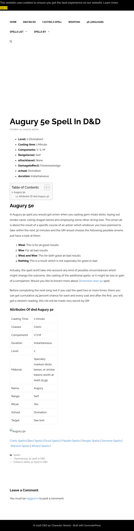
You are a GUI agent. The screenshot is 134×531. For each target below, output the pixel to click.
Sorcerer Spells (111, 440)
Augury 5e (19, 192)
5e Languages (95, 22)
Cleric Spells (18, 440)
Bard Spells (35, 440)
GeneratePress (92, 525)
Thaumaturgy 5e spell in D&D (29, 458)
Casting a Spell (52, 22)
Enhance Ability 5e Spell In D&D (31, 462)
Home (13, 22)
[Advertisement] (67, 77)
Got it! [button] (4, 7)
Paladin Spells (71, 440)
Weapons (74, 22)
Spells (17, 455)
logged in (32, 498)
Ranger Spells (91, 440)
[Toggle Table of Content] (45, 187)
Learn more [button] (110, 2)
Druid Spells (52, 440)
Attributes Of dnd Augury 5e (34, 196)
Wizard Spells (40, 446)
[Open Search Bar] (11, 41)
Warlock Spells (20, 446)
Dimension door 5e (91, 280)
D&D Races (29, 22)
